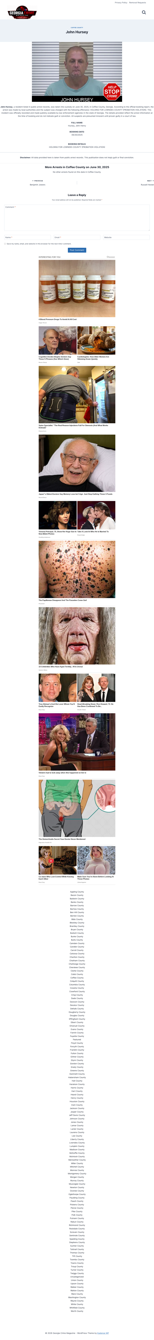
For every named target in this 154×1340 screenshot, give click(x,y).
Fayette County (77, 1036)
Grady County (77, 1067)
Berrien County (77, 916)
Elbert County (77, 1022)
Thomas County (77, 1253)
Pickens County (77, 1204)
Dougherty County (77, 1012)
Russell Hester (147, 183)
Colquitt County (77, 981)
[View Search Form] (144, 12)
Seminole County (77, 1235)
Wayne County (77, 1301)
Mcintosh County (77, 1156)
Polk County (77, 1215)
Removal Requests (137, 2)
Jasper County (77, 1112)
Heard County (77, 1094)
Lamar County (77, 1125)
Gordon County (77, 1063)
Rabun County (77, 1222)
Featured (77, 1039)
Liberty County (77, 1139)
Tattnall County (77, 1249)
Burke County (77, 936)
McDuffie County (77, 1153)
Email (58, 237)
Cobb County (77, 974)
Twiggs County (77, 1273)
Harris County (77, 1088)
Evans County (77, 1029)
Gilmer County (77, 1057)
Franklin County (77, 1050)
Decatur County (77, 1005)
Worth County (77, 1311)
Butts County (77, 940)
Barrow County (77, 905)
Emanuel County (77, 1026)
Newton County (77, 1187)
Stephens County (77, 1242)
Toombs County (77, 1259)
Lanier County (77, 1129)
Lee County (77, 1136)
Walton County (77, 1290)
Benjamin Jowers (37, 183)
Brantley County (77, 926)
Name (8, 237)
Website (107, 237)
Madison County (77, 1149)
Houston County (77, 1101)
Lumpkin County (77, 1146)
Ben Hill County (77, 912)
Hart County (77, 1091)
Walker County (77, 1287)
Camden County (77, 943)
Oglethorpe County (77, 1194)
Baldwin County (77, 899)
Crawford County (77, 991)
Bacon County (77, 895)
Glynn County (77, 1060)
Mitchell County (77, 1167)
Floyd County (77, 1043)
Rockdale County (77, 1229)
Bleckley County (77, 923)
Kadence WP (103, 1333)
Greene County (77, 1070)
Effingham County (77, 1019)
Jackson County (77, 1108)
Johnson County (77, 1119)
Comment (10, 207)
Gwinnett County (77, 1074)
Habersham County (77, 1077)
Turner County (77, 1270)
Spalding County (77, 1239)
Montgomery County (77, 1173)
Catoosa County (77, 953)
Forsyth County (77, 1046)
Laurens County (77, 1132)
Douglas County (77, 1015)
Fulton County (77, 1053)
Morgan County (77, 1177)
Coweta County (77, 988)
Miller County (77, 1163)
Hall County (77, 1081)
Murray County (77, 1180)
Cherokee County (77, 967)
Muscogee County (77, 1184)
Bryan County (77, 929)
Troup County (77, 1266)
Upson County (77, 1283)
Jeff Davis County (77, 1115)
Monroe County (77, 1170)
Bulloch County (77, 933)
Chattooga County (77, 964)
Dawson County (77, 1002)
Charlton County (77, 957)
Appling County (77, 892)
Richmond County (77, 1225)
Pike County (77, 1211)
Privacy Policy (121, 2)
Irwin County (77, 1105)
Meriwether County (77, 1160)
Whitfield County (77, 1308)
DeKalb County (77, 1009)
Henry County (77, 1098)
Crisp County (77, 995)
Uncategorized (77, 1277)
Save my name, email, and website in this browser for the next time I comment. (39, 244)
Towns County (77, 1263)
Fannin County (77, 1033)
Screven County (77, 1232)
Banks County (77, 902)
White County (77, 1304)
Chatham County (77, 960)
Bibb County (77, 919)
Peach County (77, 1201)
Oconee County (77, 1191)
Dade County (77, 998)
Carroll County (77, 950)
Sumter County (77, 1246)
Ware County (77, 1294)
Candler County (77, 947)
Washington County (77, 1297)
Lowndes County (77, 1143)
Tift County (77, 1256)
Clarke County (77, 971)
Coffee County (77, 27)
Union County (77, 1280)
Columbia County (77, 984)
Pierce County (77, 1208)
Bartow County (77, 909)
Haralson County (77, 1084)
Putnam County (77, 1218)
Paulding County (77, 1198)
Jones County (77, 1122)
